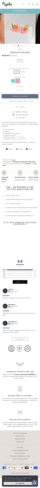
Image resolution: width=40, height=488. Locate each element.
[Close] (37, 459)
